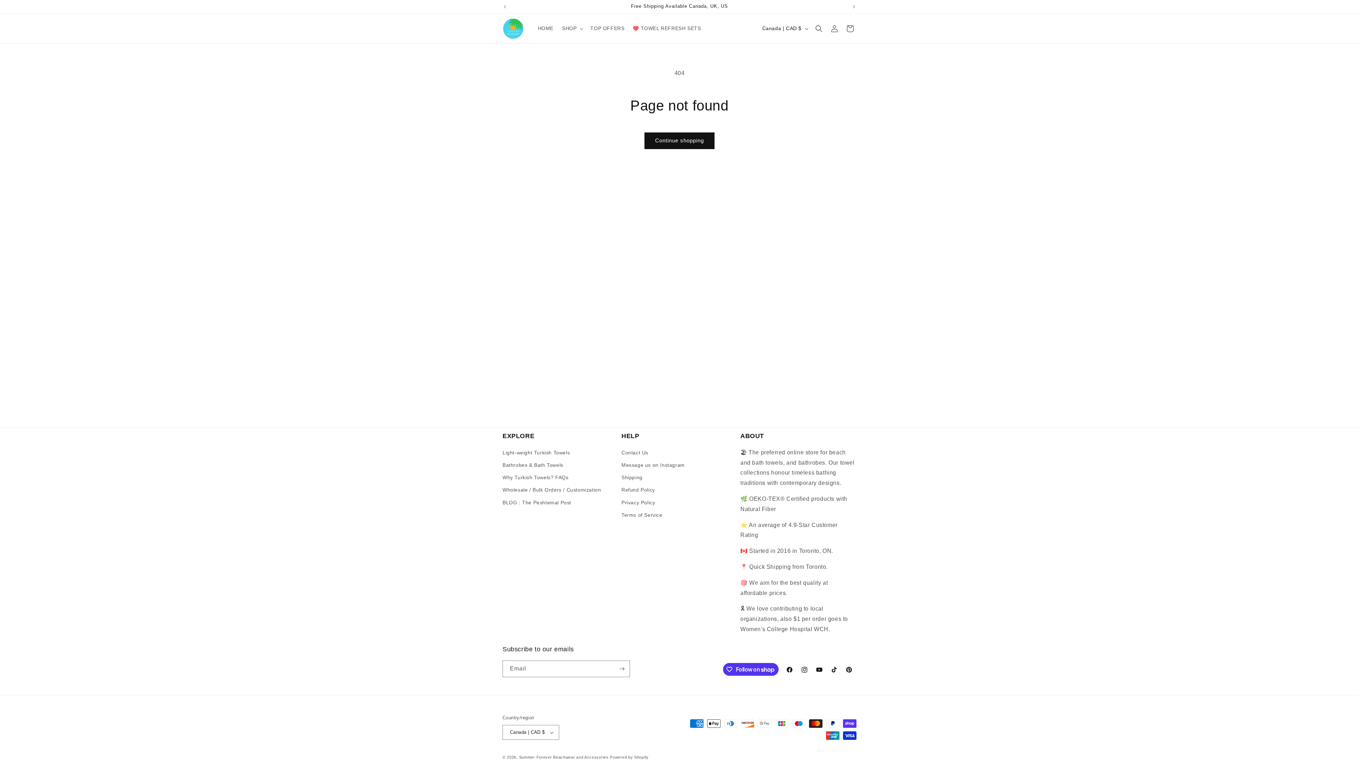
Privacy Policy (638, 502)
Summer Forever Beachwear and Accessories (564, 757)
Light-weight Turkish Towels (536, 452)
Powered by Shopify (629, 757)
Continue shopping (679, 140)
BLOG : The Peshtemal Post (537, 502)
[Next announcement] (854, 6)
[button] (572, 28)
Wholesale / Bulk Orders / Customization (552, 490)
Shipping (632, 477)
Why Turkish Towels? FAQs (535, 477)
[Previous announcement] (505, 6)
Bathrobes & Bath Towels (533, 465)
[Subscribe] (622, 669)
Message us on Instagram (653, 465)
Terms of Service (642, 515)
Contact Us (634, 452)
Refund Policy (638, 490)
